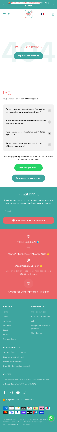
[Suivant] (53, 4)
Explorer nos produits (28, 55)
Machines (7, 321)
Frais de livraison (38, 312)
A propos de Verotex (40, 316)
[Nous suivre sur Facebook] (4, 392)
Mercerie (7, 325)
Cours (5, 330)
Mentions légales (9, 424)
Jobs (33, 321)
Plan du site (36, 333)
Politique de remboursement (14, 419)
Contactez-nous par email (28, 178)
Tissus (5, 316)
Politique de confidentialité (39, 419)
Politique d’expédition (33, 422)
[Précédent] (3, 4)
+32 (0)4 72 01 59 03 (16, 352)
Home (5, 312)
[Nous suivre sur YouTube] (18, 392)
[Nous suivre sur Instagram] (11, 392)
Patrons (6, 334)
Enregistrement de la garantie (40, 327)
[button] (42, 14)
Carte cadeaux (9, 339)
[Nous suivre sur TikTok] (25, 392)
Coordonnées (24, 424)
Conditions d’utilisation (12, 422)
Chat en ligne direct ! (28, 167)
